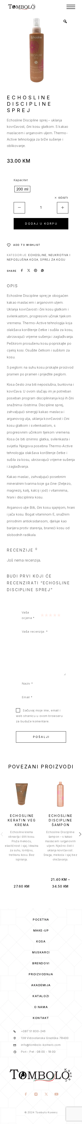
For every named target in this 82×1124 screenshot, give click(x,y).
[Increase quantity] (62, 207)
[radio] (22, 189)
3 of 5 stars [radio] (50, 615)
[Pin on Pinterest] (35, 271)
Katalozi (41, 996)
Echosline (37, 255)
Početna (41, 919)
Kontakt (41, 1018)
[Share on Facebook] (21, 271)
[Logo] (22, 6)
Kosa (41, 941)
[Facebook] (25, 1094)
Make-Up (41, 930)
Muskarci (41, 952)
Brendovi (40, 963)
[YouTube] (56, 1094)
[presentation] (22, 846)
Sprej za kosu (52, 259)
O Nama (41, 1007)
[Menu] (71, 7)
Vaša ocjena (28, 615)
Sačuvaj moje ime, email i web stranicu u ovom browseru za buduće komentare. (39, 715)
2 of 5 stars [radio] (46, 615)
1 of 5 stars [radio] (42, 615)
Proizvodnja (41, 974)
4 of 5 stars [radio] (54, 615)
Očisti (63, 197)
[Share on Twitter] (28, 271)
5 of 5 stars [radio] (58, 615)
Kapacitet (21, 180)
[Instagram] (36, 1094)
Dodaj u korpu (41, 223)
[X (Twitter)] (46, 1094)
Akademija (41, 985)
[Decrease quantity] (19, 207)
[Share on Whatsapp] (42, 271)
